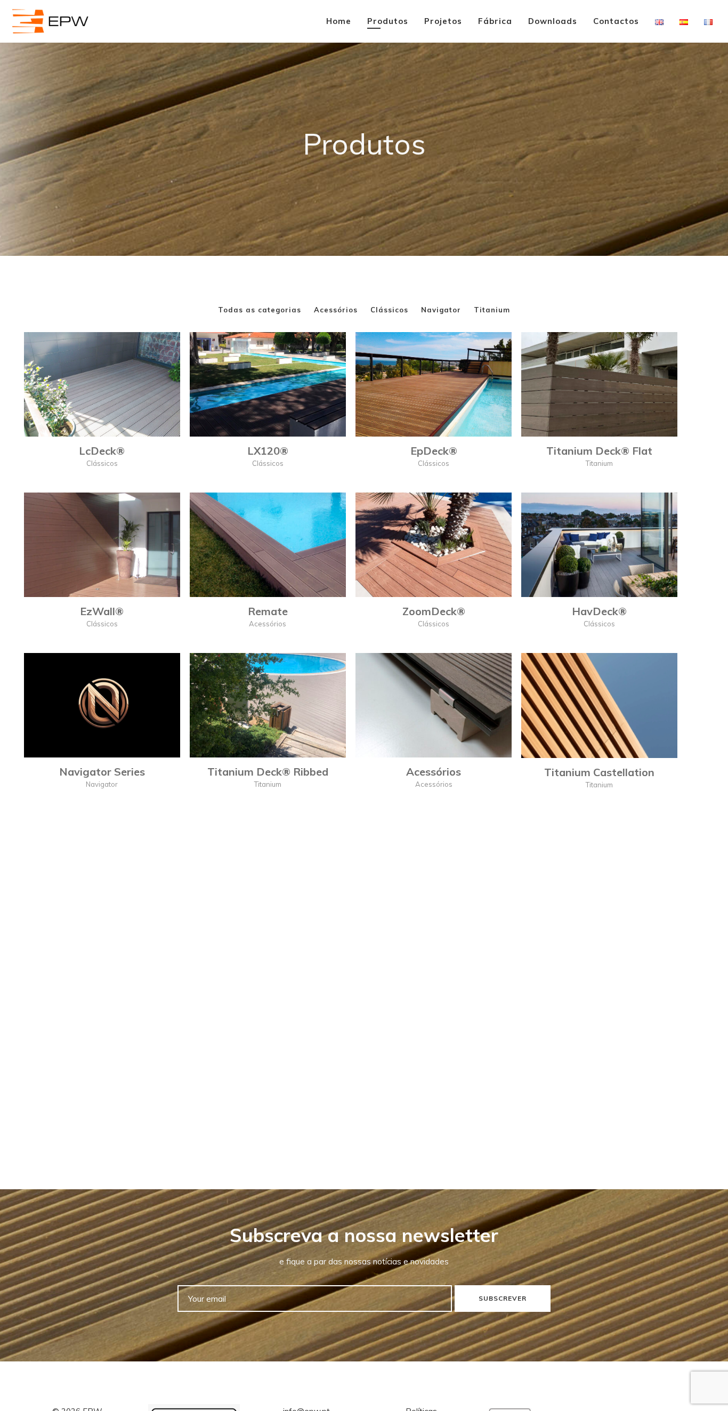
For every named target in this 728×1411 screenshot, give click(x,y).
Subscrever (503, 1298)
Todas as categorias (259, 309)
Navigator (441, 309)
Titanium (492, 309)
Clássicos (389, 309)
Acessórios (336, 309)
